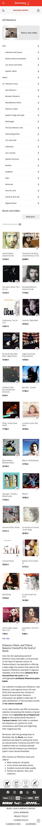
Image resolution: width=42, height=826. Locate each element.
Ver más (5, 638)
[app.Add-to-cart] (17, 248)
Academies (31, 824)
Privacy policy (21, 816)
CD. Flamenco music (10, 84)
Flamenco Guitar (11, 109)
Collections (9, 146)
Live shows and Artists (13, 65)
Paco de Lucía (10, 190)
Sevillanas (9, 172)
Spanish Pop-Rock (12, 159)
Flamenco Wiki (13, 824)
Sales (7, 178)
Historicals (9, 184)
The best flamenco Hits (14, 128)
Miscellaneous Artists (13, 102)
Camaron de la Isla (12, 197)
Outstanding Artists (12, 134)
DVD (4, 46)
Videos (4, 77)
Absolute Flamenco (12, 96)
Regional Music (11, 203)
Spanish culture (11, 71)
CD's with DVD (10, 140)
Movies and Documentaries (15, 58)
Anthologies (9, 121)
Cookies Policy (21, 820)
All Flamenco (9, 20)
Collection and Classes (13, 52)
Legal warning (21, 812)
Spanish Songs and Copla (14, 115)
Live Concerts (10, 153)
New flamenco (10, 90)
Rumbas (8, 165)
